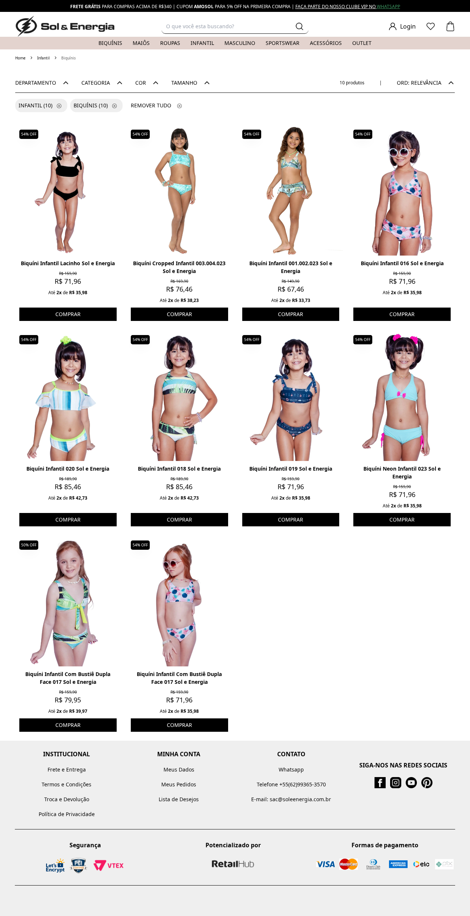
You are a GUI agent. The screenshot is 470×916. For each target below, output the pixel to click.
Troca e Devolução (66, 799)
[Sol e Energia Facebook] (380, 782)
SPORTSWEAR (282, 42)
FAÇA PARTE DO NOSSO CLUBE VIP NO (336, 6)
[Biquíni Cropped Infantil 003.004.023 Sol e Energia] (179, 191)
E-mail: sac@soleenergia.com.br (291, 799)
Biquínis (91, 105)
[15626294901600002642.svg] (430, 26)
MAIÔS (141, 42)
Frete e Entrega (67, 769)
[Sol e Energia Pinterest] (426, 782)
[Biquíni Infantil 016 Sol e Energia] (402, 191)
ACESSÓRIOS (326, 42)
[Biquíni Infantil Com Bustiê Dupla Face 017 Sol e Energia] (68, 601)
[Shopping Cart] (450, 26)
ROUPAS (170, 42)
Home (20, 58)
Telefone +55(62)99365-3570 (291, 784)
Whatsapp (291, 769)
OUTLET (362, 42)
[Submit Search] (299, 26)
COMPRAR (68, 314)
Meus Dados (178, 769)
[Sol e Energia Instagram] (395, 782)
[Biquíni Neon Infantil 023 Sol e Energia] (402, 396)
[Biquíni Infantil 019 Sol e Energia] (291, 396)
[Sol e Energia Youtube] (411, 782)
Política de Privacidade (67, 814)
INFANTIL (202, 42)
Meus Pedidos (178, 784)
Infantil (43, 58)
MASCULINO (239, 42)
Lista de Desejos (179, 799)
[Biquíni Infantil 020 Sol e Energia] (68, 396)
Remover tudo (151, 105)
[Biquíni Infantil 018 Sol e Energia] (179, 396)
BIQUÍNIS (110, 42)
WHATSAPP (388, 6)
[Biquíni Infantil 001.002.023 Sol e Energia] (291, 191)
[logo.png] (65, 26)
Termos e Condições (66, 784)
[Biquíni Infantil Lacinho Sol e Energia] (68, 191)
